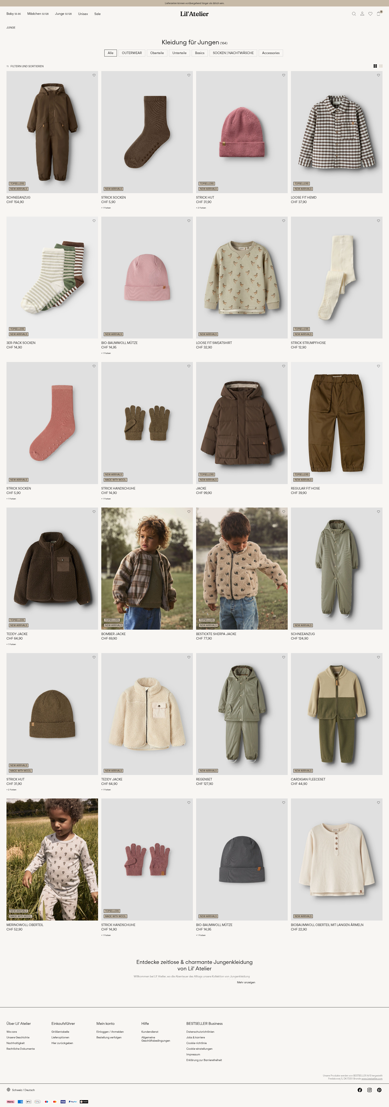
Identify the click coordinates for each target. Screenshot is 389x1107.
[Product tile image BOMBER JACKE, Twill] (147, 569)
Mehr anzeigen (246, 982)
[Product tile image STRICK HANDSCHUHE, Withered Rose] (147, 859)
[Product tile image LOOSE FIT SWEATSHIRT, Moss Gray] (242, 278)
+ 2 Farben (201, 207)
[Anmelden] (362, 14)
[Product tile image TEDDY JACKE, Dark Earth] (52, 569)
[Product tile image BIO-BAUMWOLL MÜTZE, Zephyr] (147, 278)
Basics (199, 53)
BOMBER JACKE (113, 634)
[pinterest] (379, 1090)
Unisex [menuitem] (83, 14)
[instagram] (369, 1090)
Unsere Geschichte (17, 1037)
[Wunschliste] (370, 14)
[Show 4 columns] (375, 66)
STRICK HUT (205, 197)
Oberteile (157, 53)
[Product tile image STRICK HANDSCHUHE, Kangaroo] (147, 423)
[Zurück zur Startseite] (194, 13)
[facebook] (360, 1090)
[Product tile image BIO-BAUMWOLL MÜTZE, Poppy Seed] (242, 859)
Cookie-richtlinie (196, 1043)
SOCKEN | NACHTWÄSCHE (233, 53)
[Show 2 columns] (381, 66)
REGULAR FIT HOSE (305, 488)
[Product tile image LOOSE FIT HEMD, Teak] (337, 132)
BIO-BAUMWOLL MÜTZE (119, 343)
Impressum (193, 1054)
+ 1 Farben (106, 207)
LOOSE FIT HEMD (303, 197)
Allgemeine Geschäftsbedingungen (155, 1039)
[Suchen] (354, 14)
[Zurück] (10, 132)
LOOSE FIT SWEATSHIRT (214, 343)
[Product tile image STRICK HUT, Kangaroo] (52, 714)
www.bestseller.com (372, 1078)
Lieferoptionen (60, 1037)
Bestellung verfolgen (109, 1037)
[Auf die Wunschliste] (94, 75)
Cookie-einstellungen (199, 1048)
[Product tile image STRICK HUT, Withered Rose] (242, 132)
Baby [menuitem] (13, 14)
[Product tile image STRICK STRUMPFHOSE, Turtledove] (337, 278)
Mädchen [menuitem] (38, 14)
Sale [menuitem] (97, 14)
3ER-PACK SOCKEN (20, 343)
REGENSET (204, 779)
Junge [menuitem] (63, 14)
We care (11, 1031)
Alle (110, 53)
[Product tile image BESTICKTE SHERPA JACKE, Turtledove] (242, 569)
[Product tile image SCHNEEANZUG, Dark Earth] (52, 132)
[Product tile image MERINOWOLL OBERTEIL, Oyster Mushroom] (52, 859)
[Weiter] (94, 132)
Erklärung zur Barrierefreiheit (204, 1060)
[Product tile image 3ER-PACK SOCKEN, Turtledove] (52, 278)
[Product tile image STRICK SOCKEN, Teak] (147, 132)
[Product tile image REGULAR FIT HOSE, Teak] (337, 423)
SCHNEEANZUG (18, 197)
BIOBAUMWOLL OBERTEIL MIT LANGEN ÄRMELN (327, 925)
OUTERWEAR (132, 53)
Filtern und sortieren (27, 66)
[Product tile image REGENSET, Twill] (242, 714)
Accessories (271, 53)
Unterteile (179, 53)
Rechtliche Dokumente (20, 1048)
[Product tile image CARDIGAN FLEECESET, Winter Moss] (337, 714)
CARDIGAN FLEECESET (308, 779)
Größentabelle (60, 1031)
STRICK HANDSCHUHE (118, 488)
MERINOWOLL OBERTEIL (24, 925)
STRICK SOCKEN (113, 197)
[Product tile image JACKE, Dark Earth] (242, 423)
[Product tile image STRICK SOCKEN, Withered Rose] (52, 423)
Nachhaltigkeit (15, 1043)
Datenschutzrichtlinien (200, 1031)
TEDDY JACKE (17, 634)
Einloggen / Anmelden (110, 1031)
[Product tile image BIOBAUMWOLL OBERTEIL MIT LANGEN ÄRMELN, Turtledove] (337, 859)
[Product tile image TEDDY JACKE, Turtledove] (147, 714)
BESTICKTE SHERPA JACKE (216, 634)
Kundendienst (149, 1031)
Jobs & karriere (195, 1037)
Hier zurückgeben (62, 1043)
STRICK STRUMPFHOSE (308, 343)
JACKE (201, 488)
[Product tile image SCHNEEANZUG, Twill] (337, 569)
